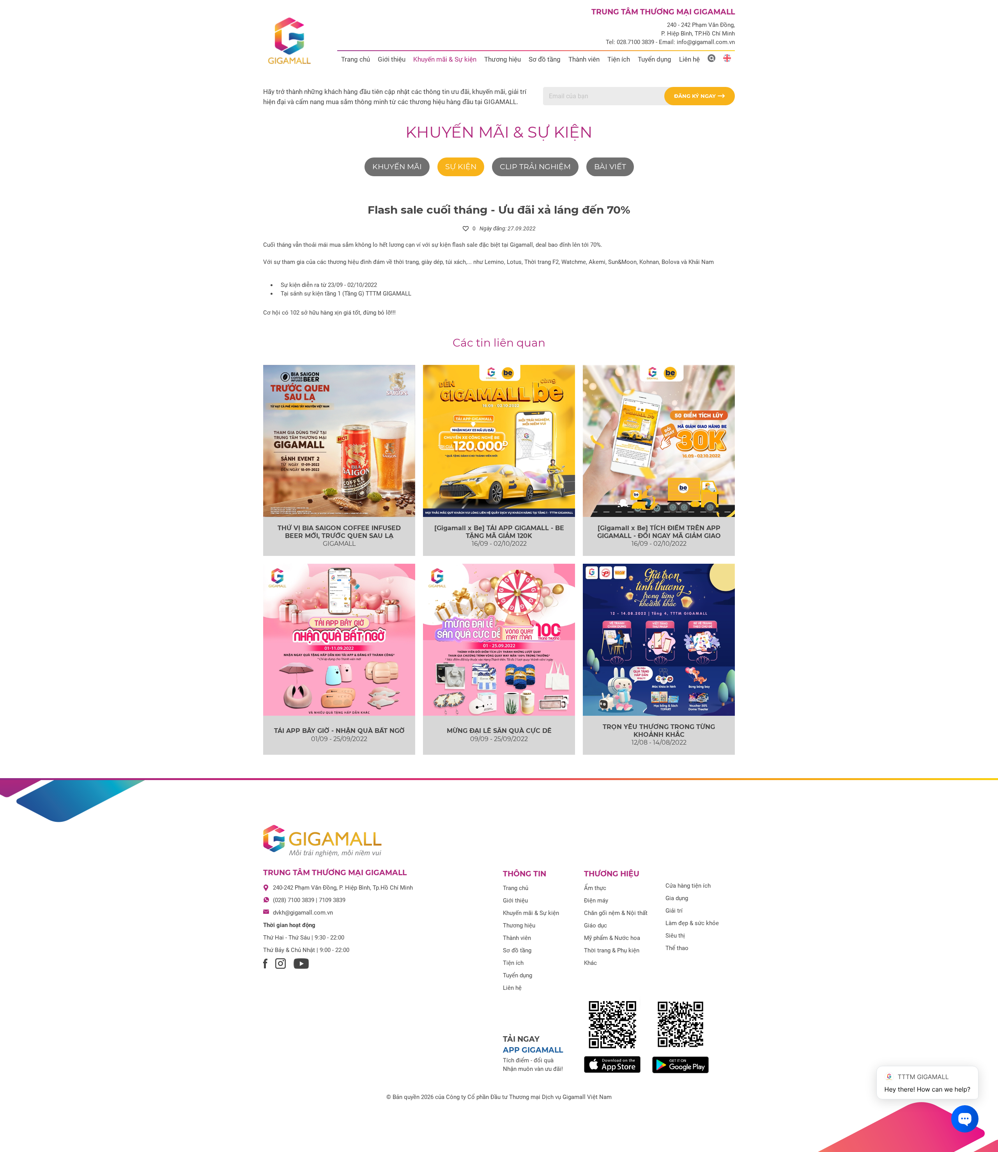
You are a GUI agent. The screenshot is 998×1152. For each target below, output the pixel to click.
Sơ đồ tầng (545, 59)
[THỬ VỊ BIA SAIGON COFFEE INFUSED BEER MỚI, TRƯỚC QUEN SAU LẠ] (339, 441)
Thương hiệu (502, 59)
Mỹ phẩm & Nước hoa (612, 937)
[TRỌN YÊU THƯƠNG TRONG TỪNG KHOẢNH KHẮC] (659, 640)
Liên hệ (689, 59)
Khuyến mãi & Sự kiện (444, 59)
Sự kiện (460, 166)
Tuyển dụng (654, 59)
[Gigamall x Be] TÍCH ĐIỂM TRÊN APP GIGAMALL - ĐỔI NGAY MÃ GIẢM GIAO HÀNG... (659, 535)
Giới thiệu (391, 59)
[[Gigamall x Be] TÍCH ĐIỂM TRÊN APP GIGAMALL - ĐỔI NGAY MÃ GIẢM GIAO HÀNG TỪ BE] (659, 441)
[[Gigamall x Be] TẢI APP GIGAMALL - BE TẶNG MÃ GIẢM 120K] (499, 441)
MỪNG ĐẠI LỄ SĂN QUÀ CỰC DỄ (499, 730)
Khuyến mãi (397, 166)
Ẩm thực (595, 888)
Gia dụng (676, 898)
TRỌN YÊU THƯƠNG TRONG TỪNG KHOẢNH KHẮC (659, 730)
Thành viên (584, 59)
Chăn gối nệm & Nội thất (616, 913)
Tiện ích (618, 59)
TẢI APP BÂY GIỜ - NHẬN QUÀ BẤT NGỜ (339, 730)
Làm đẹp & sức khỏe (692, 923)
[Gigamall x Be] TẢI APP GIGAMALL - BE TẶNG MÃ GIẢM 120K (499, 531)
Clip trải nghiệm (535, 166)
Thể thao (676, 948)
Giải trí (674, 910)
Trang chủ (355, 59)
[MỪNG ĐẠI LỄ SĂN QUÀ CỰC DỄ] (499, 640)
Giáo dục (595, 925)
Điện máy (596, 900)
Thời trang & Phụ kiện (611, 950)
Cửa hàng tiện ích (688, 885)
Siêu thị (675, 935)
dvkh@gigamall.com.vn (303, 912)
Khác (590, 962)
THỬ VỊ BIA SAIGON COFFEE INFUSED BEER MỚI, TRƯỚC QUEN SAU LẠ (339, 531)
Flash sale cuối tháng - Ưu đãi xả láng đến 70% (499, 209)
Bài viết (610, 166)
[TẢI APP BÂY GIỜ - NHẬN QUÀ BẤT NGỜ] (339, 640)
